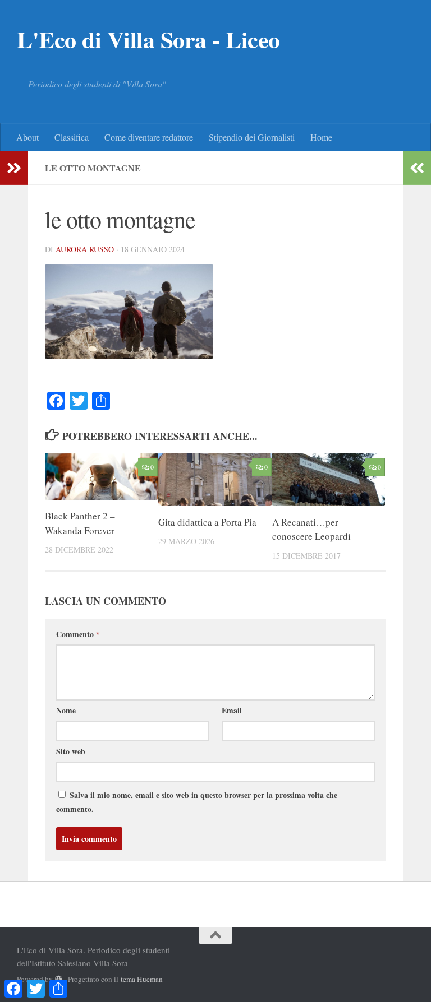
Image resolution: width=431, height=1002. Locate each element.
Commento (78, 634)
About (27, 137)
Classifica (71, 137)
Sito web (70, 751)
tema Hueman (142, 979)
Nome (66, 710)
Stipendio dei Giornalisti (252, 137)
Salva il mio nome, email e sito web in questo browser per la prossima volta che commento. (196, 802)
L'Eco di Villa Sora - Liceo (148, 39)
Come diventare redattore (148, 137)
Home (321, 137)
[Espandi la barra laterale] (14, 168)
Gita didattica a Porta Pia (207, 522)
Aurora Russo (85, 249)
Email (232, 710)
